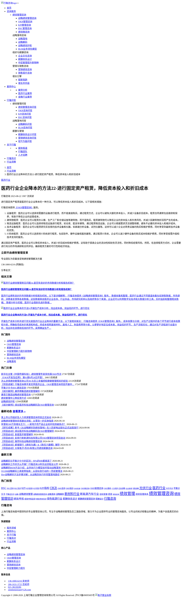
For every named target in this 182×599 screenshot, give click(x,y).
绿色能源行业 (54, 498)
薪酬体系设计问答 (27, 134)
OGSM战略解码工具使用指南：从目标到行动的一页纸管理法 (31, 471)
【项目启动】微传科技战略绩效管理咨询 (21, 441)
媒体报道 (22, 148)
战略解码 (22, 42)
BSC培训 (17, 488)
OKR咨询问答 (25, 110)
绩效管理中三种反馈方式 (13, 398)
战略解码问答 (25, 124)
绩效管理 (127, 493)
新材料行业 (72, 494)
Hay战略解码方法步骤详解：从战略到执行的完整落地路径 (30, 474)
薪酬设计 (100, 499)
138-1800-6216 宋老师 (18, 581)
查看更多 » (19, 411)
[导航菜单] (17, 3)
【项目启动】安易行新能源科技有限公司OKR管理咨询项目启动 (33, 438)
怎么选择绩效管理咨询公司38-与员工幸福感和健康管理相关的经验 (34, 381)
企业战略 (121, 488)
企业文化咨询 (25, 56)
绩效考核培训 (41, 499)
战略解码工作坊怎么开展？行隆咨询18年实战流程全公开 (29, 464)
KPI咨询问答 (24, 114)
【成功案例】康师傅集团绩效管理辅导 (20, 391)
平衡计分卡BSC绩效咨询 (13, 388)
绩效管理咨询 (19, 15)
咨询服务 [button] (11, 11)
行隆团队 (22, 151)
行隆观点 (11, 158)
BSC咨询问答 (25, 117)
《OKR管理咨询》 (24, 207)
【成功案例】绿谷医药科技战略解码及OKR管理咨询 (27, 405)
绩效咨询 (116, 494)
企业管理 (129, 488)
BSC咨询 (10, 488)
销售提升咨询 (25, 73)
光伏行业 (145, 488)
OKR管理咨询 (25, 21)
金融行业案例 (25, 97)
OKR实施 (77, 488)
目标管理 (103, 494)
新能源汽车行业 (89, 493)
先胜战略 (136, 488)
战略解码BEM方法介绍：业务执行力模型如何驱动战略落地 (31, 467)
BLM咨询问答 (25, 127)
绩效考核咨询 (30, 499)
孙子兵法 (169, 488)
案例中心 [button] (11, 86)
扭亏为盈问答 (25, 141)
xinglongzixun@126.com (19, 589)
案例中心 (11, 531)
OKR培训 (69, 488)
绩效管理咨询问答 (27, 107)
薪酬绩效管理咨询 (86, 499)
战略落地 (22, 38)
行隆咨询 (110, 498)
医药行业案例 (25, 93)
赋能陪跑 (22, 80)
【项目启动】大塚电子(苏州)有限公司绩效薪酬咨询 (27, 448)
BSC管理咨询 (25, 28)
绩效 (110, 494)
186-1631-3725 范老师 (18, 584)
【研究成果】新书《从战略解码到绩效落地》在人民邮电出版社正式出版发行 (39, 427)
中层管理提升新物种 (28, 62)
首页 (9, 8)
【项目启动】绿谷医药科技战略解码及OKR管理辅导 (27, 431)
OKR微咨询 (85, 488)
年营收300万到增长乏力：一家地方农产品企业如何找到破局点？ (33, 424)
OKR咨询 (61, 488)
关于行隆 (11, 534)
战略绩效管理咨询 (27, 18)
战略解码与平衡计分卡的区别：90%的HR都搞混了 (26, 461)
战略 (16, 494)
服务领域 (11, 528)
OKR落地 (107, 488)
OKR (53, 488)
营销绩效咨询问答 (27, 138)
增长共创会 (24, 83)
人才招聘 (22, 155)
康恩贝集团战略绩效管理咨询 (16, 394)
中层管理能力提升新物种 (19, 351)
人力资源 (114, 488)
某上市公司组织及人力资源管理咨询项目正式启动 (26, 417)
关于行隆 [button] (11, 144)
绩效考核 (19, 498)
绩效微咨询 (24, 32)
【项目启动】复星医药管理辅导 (17, 434)
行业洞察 (11, 162)
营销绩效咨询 (25, 69)
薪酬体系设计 (25, 59)
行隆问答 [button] (11, 100)
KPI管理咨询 (24, 25)
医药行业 (5, 180)
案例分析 (22, 90)
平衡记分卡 (10, 494)
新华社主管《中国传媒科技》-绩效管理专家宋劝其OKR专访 (31, 374)
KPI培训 (36, 488)
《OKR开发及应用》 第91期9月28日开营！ (22, 377)
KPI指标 (44, 488)
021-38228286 (14, 587)
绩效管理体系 (142, 494)
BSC (3, 488)
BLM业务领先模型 (27, 49)
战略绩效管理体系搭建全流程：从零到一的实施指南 (27, 421)
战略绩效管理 (26, 494)
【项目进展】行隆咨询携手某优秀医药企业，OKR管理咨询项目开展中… (37, 384)
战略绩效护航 (25, 45)
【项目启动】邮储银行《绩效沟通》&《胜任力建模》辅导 (30, 445)
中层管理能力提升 (16, 568)
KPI (23, 488)
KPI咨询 (29, 488)
